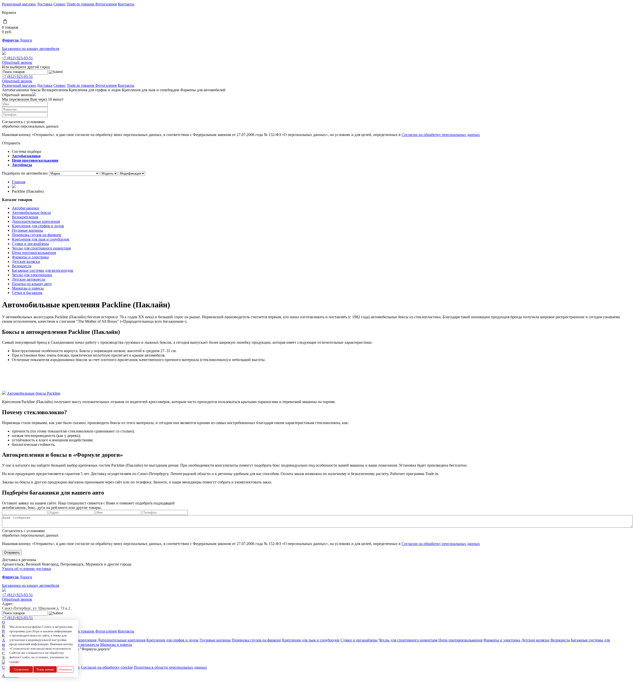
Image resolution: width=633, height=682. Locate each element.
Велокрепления (55, 90)
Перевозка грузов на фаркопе (36, 235)
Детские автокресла (28, 279)
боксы (35, 90)
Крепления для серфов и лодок (95, 90)
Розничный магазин (19, 4)
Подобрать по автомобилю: (25, 173)
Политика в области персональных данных (170, 667)
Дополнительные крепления (36, 221)
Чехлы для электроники (32, 275)
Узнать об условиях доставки (26, 569)
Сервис (59, 4)
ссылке (14, 661)
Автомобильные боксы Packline (33, 393)
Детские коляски (26, 261)
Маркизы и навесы (28, 288)
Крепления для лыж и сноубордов (150, 90)
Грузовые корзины (27, 230)
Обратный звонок (17, 62)
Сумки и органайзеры (30, 244)
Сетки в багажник (27, 293)
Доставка (44, 4)
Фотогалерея (106, 4)
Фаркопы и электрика (30, 257)
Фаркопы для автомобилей (203, 90)
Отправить (12, 552)
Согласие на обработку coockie (107, 667)
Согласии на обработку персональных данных (441, 135)
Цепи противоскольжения (34, 252)
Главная (18, 182)
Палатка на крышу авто (32, 284)
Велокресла (21, 266)
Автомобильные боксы (31, 212)
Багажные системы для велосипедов (42, 270)
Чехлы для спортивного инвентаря (41, 248)
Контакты (126, 4)
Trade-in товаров (81, 4)
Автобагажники (15, 90)
